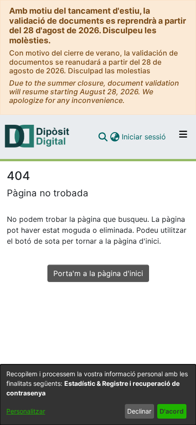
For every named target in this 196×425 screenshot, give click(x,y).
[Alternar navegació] (183, 137)
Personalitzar (25, 411)
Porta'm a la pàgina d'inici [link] (98, 273)
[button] (102, 136)
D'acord (172, 411)
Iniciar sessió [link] (144, 136)
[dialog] (98, 394)
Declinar (139, 411)
